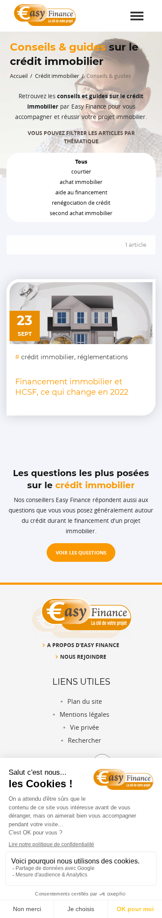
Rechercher (84, 740)
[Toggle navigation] (137, 15)
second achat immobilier (81, 213)
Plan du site (84, 701)
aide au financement (81, 192)
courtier (81, 171)
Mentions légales (84, 714)
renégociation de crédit (81, 202)
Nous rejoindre (83, 656)
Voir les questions (81, 552)
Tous (81, 161)
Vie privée (84, 727)
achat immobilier (81, 182)
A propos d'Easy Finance (83, 645)
